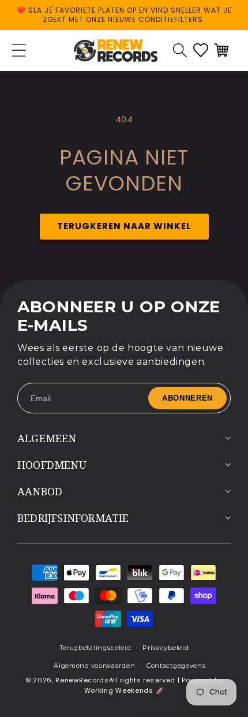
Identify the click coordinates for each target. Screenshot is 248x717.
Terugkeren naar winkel (124, 226)
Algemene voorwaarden (94, 666)
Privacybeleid (165, 648)
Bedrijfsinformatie (73, 518)
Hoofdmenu (52, 465)
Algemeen (47, 438)
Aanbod (39, 491)
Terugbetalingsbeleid (95, 648)
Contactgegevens (176, 666)
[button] (180, 50)
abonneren (187, 398)
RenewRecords (81, 680)
